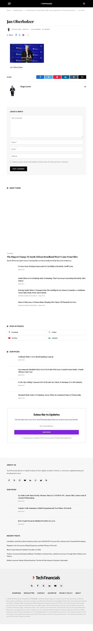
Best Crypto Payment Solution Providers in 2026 (36, 521)
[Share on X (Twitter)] (19, 35)
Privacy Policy (59, 438)
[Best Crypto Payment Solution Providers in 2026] (11, 524)
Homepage (16, 593)
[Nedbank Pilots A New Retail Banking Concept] (11, 359)
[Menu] (9, 3)
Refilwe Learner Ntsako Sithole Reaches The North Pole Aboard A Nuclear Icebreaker (37, 560)
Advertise (52, 593)
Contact (41, 593)
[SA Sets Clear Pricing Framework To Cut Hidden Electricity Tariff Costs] (11, 269)
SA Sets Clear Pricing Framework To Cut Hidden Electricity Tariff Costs (45, 266)
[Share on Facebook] (16, 35)
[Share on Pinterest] (23, 35)
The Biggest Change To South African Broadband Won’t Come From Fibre (42, 256)
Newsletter (29, 593)
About (78, 593)
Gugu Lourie (17, 29)
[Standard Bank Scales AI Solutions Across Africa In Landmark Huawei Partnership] (11, 398)
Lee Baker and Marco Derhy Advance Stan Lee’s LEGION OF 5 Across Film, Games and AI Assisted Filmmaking (52, 496)
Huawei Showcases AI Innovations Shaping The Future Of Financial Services (47, 302)
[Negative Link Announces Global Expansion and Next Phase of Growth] (11, 511)
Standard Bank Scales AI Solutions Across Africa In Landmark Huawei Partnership (49, 395)
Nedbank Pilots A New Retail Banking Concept (35, 357)
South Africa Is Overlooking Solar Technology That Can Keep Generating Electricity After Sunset (52, 279)
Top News (10, 253)
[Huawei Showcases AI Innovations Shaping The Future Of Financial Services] (11, 305)
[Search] (84, 3)
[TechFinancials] (46, 4)
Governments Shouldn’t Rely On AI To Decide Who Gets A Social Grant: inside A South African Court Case (50, 370)
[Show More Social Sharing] (27, 35)
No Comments (37, 29)
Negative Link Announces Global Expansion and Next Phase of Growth (44, 508)
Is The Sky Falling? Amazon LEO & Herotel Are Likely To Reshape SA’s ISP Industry (50, 382)
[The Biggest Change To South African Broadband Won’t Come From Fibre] (46, 221)
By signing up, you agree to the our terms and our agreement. (47, 438)
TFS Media (34, 599)
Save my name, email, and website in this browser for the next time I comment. (40, 162)
